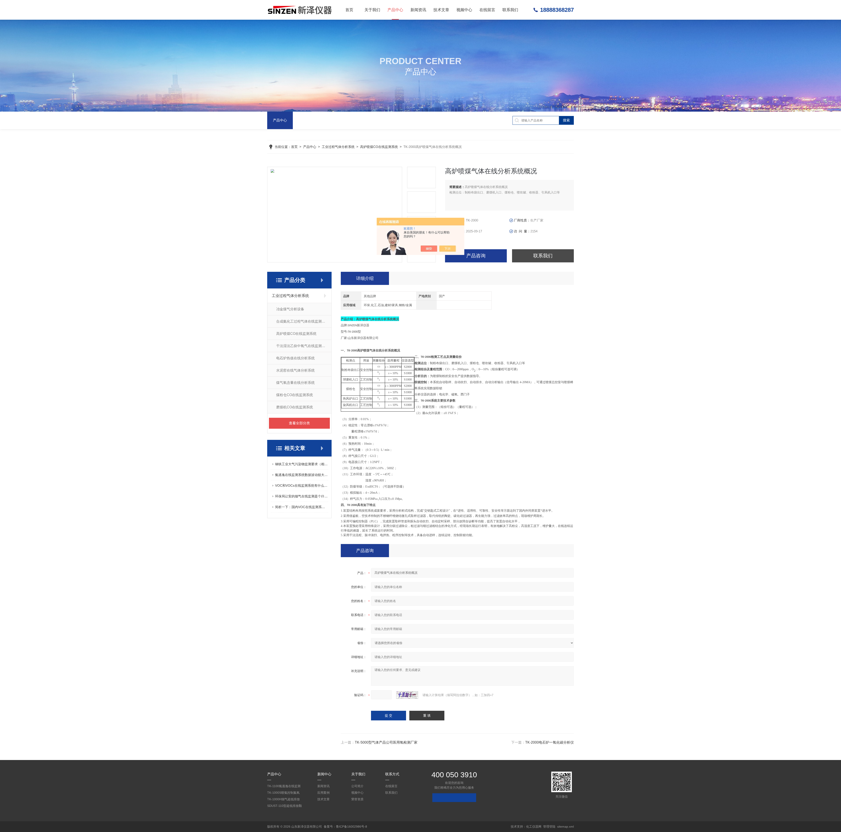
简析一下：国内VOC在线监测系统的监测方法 (301, 507)
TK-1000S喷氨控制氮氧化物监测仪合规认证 (283, 793)
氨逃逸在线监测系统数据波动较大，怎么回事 (301, 475)
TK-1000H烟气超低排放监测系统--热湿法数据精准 (283, 799)
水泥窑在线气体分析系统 (295, 370)
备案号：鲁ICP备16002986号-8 (345, 826)
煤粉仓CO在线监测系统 (294, 395)
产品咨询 (476, 255)
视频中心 (464, 10)
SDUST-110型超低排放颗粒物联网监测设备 (284, 806)
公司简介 (357, 786)
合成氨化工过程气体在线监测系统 (302, 321)
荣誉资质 (357, 799)
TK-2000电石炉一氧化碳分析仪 (549, 742)
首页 (349, 10)
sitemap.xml (565, 826)
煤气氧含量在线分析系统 (295, 382)
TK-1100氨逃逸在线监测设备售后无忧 (283, 786)
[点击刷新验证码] (407, 695)
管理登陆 (549, 826)
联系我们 (510, 10)
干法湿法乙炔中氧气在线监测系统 (302, 346)
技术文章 (441, 10)
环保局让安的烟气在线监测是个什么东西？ (301, 496)
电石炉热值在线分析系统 (295, 358)
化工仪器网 (533, 826)
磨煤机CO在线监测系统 (294, 407)
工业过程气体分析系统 (338, 147)
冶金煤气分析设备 (290, 309)
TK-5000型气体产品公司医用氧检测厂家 (386, 742)
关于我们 (372, 10)
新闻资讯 (418, 10)
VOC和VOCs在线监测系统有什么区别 (301, 485)
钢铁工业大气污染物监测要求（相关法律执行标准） (301, 464)
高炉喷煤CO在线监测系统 (379, 147)
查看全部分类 (299, 423)
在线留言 (487, 10)
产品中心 (395, 10)
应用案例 (323, 792)
